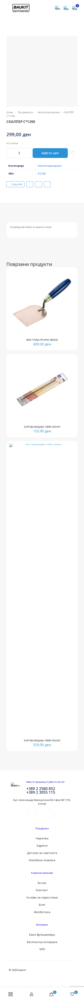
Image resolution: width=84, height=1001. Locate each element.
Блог (42, 904)
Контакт (42, 890)
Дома (9, 112)
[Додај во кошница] (70, 274)
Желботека (42, 912)
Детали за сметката (42, 853)
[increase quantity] (27, 153)
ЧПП (42, 949)
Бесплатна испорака (42, 942)
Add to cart (50, 153)
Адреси (42, 845)
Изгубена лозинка (42, 860)
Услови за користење (42, 897)
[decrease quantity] (10, 153)
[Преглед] (70, 291)
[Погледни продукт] (70, 280)
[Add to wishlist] (70, 285)
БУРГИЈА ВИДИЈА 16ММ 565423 (42, 740)
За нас (42, 883)
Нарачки (42, 838)
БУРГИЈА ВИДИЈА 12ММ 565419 (42, 426)
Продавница (25, 112)
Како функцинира (42, 934)
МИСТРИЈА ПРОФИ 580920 (42, 340)
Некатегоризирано (49, 112)
